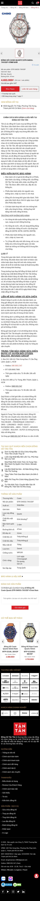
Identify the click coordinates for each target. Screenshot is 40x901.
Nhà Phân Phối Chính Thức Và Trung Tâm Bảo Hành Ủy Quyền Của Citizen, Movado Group (21, 464)
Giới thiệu (6, 793)
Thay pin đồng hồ (9, 814)
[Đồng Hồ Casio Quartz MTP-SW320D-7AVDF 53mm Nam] (30, 641)
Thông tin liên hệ (8, 753)
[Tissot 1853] (5, 682)
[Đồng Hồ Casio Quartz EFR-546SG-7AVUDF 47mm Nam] (20, 47)
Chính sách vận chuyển (11, 772)
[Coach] (15, 688)
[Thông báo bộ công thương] (6, 886)
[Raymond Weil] (24, 700)
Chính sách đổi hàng (10, 764)
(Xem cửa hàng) (28, 108)
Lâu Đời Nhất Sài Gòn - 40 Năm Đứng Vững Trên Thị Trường (21, 470)
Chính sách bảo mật (9, 789)
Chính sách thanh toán (10, 760)
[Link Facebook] (3, 892)
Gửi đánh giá (20, 607)
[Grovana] (15, 694)
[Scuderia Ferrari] (24, 682)
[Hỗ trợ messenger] (10, 879)
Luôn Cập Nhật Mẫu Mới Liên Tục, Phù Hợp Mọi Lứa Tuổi (21, 458)
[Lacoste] (34, 682)
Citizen (3, 870)
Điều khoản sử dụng (10, 781)
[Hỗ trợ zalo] (3, 879)
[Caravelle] (24, 694)
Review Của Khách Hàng (12, 785)
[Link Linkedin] (23, 892)
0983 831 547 (11, 863)
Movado (10, 870)
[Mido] (34, 694)
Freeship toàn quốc (8, 94)
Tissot (25, 870)
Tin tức (5, 797)
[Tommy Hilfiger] (5, 688)
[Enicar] (5, 700)
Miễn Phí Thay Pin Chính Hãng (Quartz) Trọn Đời (22, 480)
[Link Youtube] (8, 892)
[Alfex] (5, 694)
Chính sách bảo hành (10, 756)
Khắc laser (6, 829)
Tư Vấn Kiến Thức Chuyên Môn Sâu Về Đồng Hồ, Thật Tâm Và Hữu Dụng (20, 486)
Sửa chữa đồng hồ (9, 810)
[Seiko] (34, 700)
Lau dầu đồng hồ (8, 821)
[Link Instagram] (13, 892)
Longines (18, 870)
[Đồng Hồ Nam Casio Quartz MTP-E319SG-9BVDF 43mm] (10, 641)
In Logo (5, 833)
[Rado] (24, 688)
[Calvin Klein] (34, 688)
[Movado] (15, 676)
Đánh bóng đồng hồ (9, 825)
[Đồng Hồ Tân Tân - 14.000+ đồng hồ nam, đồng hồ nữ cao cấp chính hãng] (20, 3)
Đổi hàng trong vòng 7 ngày (12, 96)
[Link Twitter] (18, 892)
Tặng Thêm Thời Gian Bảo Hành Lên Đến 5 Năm (21, 475)
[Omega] (15, 682)
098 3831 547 (17, 366)
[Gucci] (15, 700)
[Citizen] (5, 676)
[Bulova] (24, 676)
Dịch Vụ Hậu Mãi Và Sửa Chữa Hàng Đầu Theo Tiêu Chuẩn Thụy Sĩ (21, 453)
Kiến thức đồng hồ (9, 800)
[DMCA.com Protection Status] (17, 886)
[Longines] (34, 676)
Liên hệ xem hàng (29, 89)
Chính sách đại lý (8, 768)
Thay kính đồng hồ (9, 817)
